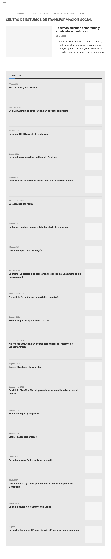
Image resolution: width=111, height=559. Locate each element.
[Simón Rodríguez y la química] (93, 417)
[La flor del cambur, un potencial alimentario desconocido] (93, 231)
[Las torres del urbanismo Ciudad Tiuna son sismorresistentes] (93, 184)
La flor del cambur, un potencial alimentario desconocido (38, 227)
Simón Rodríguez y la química (24, 413)
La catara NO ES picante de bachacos (28, 134)
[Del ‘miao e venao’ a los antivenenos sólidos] (93, 464)
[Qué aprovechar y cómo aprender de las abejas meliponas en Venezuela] (93, 487)
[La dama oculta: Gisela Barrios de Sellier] (93, 511)
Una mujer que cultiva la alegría (25, 250)
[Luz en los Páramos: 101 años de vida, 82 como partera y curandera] (93, 534)
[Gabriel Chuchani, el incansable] (93, 371)
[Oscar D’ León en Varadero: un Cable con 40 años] (93, 301)
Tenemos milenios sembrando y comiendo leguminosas (78, 29)
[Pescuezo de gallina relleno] (93, 91)
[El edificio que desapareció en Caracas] (93, 324)
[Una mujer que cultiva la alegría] (93, 254)
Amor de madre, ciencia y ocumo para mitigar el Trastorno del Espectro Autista (41, 345)
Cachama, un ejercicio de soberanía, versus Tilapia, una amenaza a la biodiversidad (45, 275)
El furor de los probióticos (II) (24, 437)
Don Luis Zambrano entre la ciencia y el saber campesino (38, 110)
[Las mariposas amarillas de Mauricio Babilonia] (93, 161)
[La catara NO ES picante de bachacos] (93, 138)
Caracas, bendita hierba (21, 204)
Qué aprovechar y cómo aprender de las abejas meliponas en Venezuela (41, 485)
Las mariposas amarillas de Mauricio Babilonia (33, 157)
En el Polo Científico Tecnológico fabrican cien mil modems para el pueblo (43, 392)
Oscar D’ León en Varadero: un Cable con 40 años (34, 297)
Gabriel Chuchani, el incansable (25, 367)
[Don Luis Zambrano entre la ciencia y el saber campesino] (93, 115)
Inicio (8, 13)
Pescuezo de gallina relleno (23, 87)
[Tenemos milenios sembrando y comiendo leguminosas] (29, 41)
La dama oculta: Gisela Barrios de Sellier (30, 506)
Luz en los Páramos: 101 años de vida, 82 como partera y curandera (44, 530)
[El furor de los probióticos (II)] (93, 441)
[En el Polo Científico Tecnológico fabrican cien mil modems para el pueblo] (93, 394)
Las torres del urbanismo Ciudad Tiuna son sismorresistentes (41, 180)
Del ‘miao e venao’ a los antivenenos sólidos (31, 460)
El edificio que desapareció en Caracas (29, 320)
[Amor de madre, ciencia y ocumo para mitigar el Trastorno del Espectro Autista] (93, 348)
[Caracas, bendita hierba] (93, 208)
